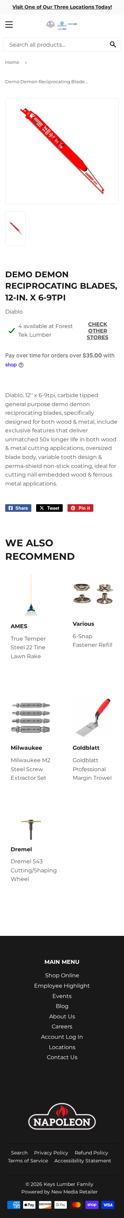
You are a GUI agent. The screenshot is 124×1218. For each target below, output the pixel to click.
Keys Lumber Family (68, 1184)
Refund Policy (91, 1152)
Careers (62, 1026)
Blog (62, 1006)
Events (62, 996)
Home (12, 62)
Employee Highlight (62, 985)
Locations (62, 1047)
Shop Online (62, 975)
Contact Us (62, 1057)
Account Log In (62, 1037)
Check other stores (97, 331)
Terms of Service (28, 1160)
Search (19, 1152)
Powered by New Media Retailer (59, 1192)
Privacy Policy (51, 1152)
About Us (62, 1016)
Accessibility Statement (82, 1160)
